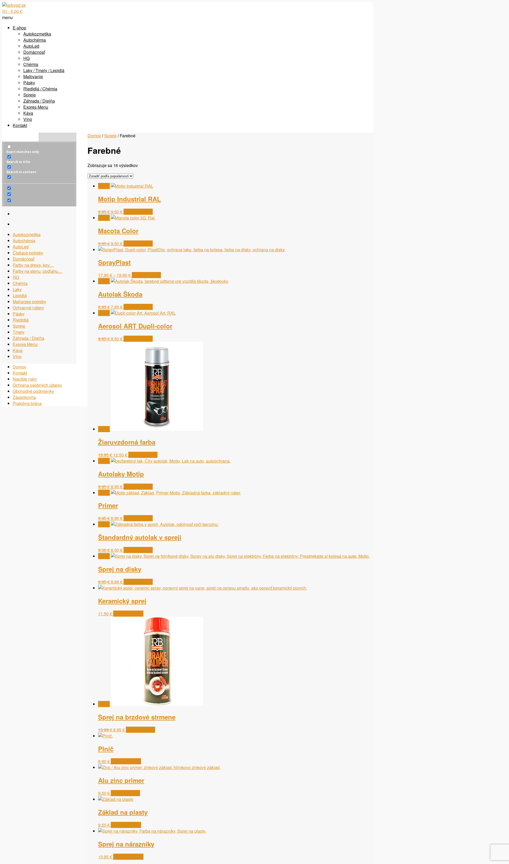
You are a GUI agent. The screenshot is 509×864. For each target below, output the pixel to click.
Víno (27, 119)
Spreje (29, 95)
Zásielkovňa (24, 397)
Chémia (30, 64)
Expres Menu (35, 107)
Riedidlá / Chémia (40, 89)
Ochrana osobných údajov (37, 385)
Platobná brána (27, 403)
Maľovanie (33, 76)
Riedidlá (21, 320)
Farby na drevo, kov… (33, 265)
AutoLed (31, 46)
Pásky (29, 83)
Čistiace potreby (28, 253)
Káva (28, 113)
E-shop (19, 28)
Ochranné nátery (28, 308)
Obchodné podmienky (33, 391)
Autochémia (34, 40)
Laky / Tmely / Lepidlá (43, 70)
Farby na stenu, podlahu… (37, 271)
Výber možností (138, 212)
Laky (17, 289)
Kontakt (20, 125)
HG (26, 58)
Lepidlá (20, 295)
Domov (94, 136)
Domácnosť (34, 52)
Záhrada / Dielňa (39, 101)
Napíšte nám (25, 379)
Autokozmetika (37, 34)
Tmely (18, 332)
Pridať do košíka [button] (128, 614)
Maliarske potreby (29, 302)
